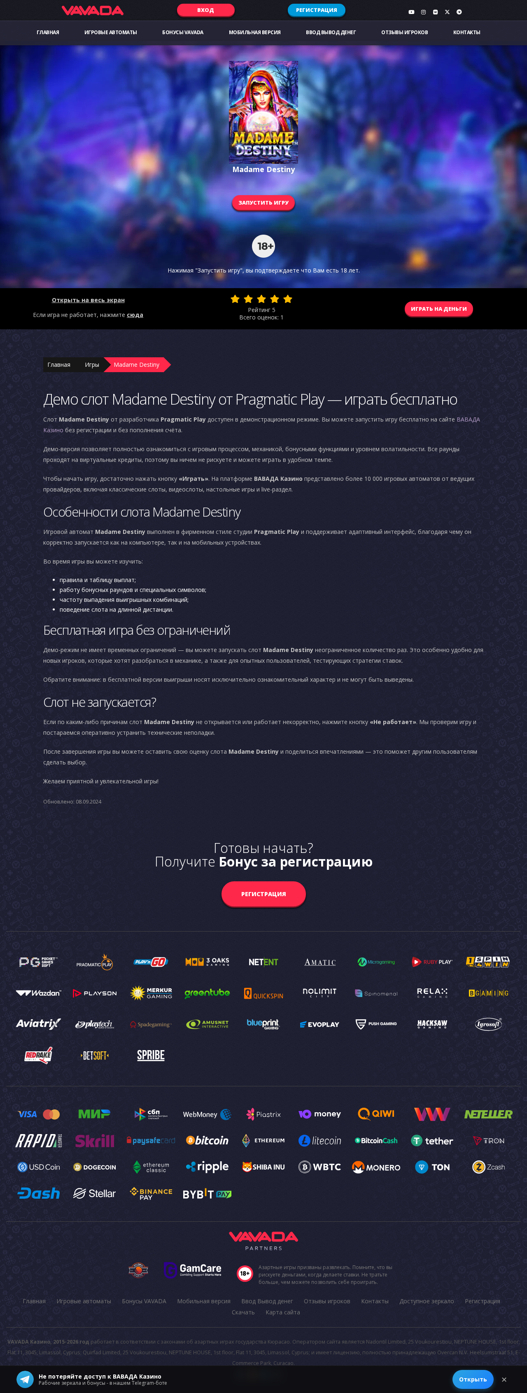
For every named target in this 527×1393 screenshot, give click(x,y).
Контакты (466, 32)
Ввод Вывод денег (331, 32)
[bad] (235, 299)
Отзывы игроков (404, 32)
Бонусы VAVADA (182, 32)
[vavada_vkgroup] (435, 12)
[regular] (261, 299)
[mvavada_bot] (459, 12)
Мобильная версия (255, 32)
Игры (92, 364)
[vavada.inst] (423, 12)
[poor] (248, 299)
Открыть (473, 1379)
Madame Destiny (136, 364)
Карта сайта (283, 1312)
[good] (274, 299)
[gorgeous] (287, 299)
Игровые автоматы (110, 32)
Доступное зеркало (426, 1301)
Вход (205, 10)
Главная (48, 32)
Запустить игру (263, 202)
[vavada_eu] (447, 12)
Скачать (243, 1312)
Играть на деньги (439, 308)
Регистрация (316, 10)
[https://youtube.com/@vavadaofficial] (411, 12)
